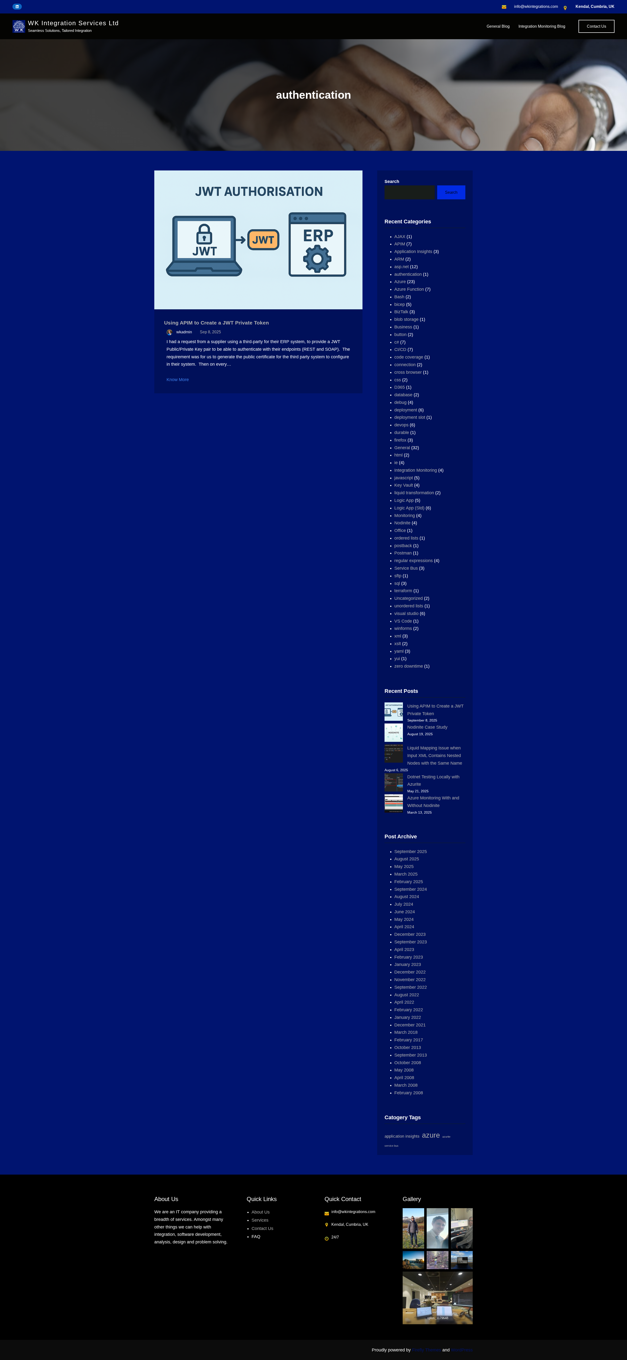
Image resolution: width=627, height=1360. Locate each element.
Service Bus (406, 568)
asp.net (401, 266)
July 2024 (403, 904)
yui (397, 658)
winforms (403, 628)
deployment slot (409, 417)
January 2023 (407, 964)
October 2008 (407, 1062)
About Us (261, 1212)
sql (397, 583)
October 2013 (407, 1047)
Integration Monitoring (415, 470)
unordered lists (408, 605)
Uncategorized (408, 598)
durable (401, 432)
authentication (408, 274)
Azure (400, 281)
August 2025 (406, 858)
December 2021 (410, 1025)
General (402, 447)
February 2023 (408, 957)
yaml (399, 651)
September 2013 (410, 1055)
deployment (405, 410)
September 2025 (410, 851)
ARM (399, 259)
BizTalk (401, 311)
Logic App (404, 500)
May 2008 (404, 1070)
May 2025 (404, 866)
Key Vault (403, 485)
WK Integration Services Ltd (73, 23)
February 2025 (408, 881)
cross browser (408, 372)
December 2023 (410, 934)
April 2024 (404, 926)
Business (403, 327)
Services (260, 1220)
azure (431, 1135)
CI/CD (400, 349)
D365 (399, 387)
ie (396, 462)
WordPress (462, 1350)
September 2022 (410, 987)
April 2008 (404, 1077)
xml (397, 636)
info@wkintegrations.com (536, 6)
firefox (400, 440)
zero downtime (408, 666)
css (397, 379)
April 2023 (404, 949)
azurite (446, 1136)
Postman (403, 553)
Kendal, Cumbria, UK (595, 6)
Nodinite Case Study (427, 727)
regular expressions (413, 560)
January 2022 (407, 1017)
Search (392, 181)
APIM (399, 243)
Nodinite (402, 522)
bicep (399, 304)
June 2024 (404, 911)
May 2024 (404, 919)
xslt (397, 643)
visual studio (406, 613)
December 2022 (410, 972)
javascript (403, 477)
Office (400, 530)
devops (401, 424)
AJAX (399, 236)
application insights (402, 1136)
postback (403, 545)
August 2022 (406, 994)
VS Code (403, 621)
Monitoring (404, 515)
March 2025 (406, 874)
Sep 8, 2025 (210, 332)
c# (396, 342)
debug (400, 402)
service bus (391, 1145)
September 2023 (410, 941)
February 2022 (408, 1009)
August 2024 (406, 896)
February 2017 (408, 1039)
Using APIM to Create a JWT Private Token (216, 322)
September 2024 (410, 889)
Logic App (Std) (409, 507)
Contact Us (596, 26)
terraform (403, 590)
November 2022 (410, 979)
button (400, 334)
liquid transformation (414, 492)
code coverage (408, 357)
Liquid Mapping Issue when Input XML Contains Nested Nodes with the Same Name (434, 756)
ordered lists (406, 538)
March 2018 (406, 1032)
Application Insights (413, 251)
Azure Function (409, 289)
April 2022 (404, 1002)
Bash (399, 296)
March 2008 (406, 1085)
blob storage (406, 319)
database (403, 394)
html (398, 455)
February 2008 (408, 1092)
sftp (397, 575)
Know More (178, 379)
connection (405, 364)
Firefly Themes (426, 1350)
